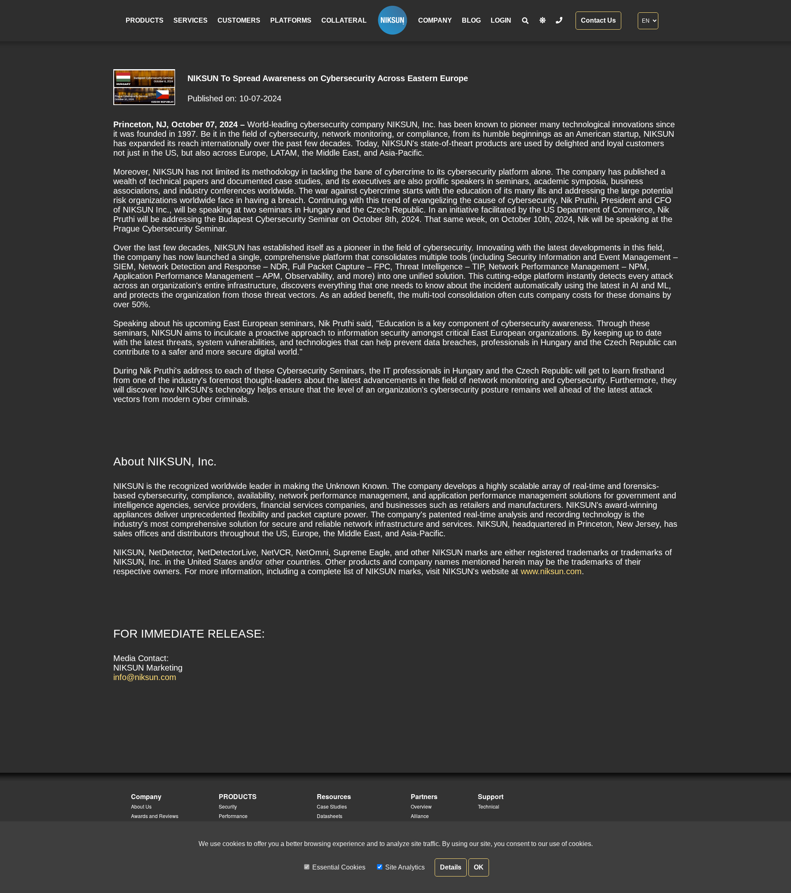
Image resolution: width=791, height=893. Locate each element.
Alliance (420, 815)
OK (479, 867)
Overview (421, 806)
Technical (488, 806)
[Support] (559, 20)
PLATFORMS (290, 20)
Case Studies (332, 806)
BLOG (471, 20)
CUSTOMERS (239, 20)
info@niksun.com (144, 677)
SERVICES (190, 20)
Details (450, 867)
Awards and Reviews (154, 815)
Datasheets (329, 815)
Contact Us (598, 20)
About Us (141, 806)
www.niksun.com (551, 571)
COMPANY (435, 20)
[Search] (525, 21)
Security (228, 806)
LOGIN (501, 20)
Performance (233, 815)
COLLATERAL (344, 20)
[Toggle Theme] (542, 20)
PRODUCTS (145, 20)
